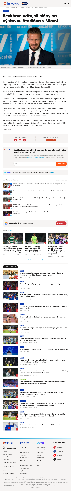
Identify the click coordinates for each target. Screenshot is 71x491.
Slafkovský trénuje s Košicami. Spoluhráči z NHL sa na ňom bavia (43, 425)
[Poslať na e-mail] (20, 140)
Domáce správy (7, 454)
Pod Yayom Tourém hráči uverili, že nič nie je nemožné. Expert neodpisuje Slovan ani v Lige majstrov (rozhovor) (42, 404)
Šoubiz (21, 450)
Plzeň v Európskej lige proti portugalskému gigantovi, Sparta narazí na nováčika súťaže (41, 285)
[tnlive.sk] (10, 3)
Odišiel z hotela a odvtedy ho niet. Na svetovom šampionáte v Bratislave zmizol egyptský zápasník (42, 382)
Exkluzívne (23, 401)
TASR (4, 254)
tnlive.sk (8, 7)
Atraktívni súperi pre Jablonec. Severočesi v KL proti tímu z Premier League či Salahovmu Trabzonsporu (41, 274)
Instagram (60, 447)
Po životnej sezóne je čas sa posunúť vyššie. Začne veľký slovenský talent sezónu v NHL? (44, 295)
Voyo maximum (41, 447)
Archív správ (6, 459)
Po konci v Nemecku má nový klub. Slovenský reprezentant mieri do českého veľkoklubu (33, 249)
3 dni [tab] (62, 180)
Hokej (21, 292)
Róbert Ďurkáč (24, 396)
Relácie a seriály (24, 452)
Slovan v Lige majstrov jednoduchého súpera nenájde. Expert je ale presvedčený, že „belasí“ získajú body (56, 250)
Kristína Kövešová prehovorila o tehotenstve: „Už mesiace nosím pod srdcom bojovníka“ (39, 184)
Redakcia (5, 470)
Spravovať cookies (8, 473)
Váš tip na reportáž (9, 448)
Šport (12, 7)
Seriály (38, 463)
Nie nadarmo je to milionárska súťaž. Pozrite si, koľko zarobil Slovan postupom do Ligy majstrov (41, 393)
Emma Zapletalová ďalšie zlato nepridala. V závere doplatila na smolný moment (43, 318)
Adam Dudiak (23, 427)
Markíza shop (23, 473)
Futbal (17, 7)
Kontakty (5, 451)
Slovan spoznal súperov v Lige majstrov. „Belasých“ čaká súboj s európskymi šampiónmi (43, 339)
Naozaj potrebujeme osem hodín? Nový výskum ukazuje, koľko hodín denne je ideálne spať (39, 198)
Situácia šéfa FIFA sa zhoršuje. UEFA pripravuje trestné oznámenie (44, 349)
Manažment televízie (26, 465)
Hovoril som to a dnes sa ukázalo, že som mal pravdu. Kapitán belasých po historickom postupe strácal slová (42, 415)
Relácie (39, 460)
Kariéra (22, 463)
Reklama (22, 460)
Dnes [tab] (58, 180)
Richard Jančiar (25, 299)
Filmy (38, 465)
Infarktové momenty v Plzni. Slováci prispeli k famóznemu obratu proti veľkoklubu (37, 212)
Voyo (52, 173)
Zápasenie (22, 379)
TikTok (59, 459)
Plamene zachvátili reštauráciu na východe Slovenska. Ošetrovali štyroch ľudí (39, 191)
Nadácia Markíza (24, 468)
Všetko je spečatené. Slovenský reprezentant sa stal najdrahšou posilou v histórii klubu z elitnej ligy (12, 249)
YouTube (59, 455)
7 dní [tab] (66, 180)
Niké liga (39, 455)
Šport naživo (40, 457)
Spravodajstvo (41, 452)
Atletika (22, 314)
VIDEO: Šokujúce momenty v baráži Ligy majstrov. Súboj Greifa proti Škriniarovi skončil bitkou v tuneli (42, 361)
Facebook (60, 451)
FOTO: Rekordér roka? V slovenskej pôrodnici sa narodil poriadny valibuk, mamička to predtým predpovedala (37, 205)
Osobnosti (23, 455)
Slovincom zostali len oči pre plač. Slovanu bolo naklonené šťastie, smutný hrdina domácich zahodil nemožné (44, 372)
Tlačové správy (24, 457)
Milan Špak (23, 386)
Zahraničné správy (8, 457)
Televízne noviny (41, 450)
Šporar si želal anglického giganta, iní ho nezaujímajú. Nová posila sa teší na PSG (43, 329)
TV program (23, 447)
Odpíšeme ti (23, 471)
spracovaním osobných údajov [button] (36, 157)
